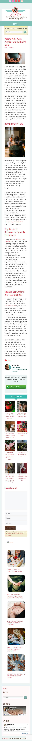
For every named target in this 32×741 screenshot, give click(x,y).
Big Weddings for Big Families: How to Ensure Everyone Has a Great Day (15, 596)
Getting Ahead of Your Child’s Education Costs (14, 570)
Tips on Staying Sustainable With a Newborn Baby (22, 414)
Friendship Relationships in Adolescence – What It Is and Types (9, 456)
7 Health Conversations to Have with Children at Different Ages (15, 649)
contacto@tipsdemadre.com (19, 369)
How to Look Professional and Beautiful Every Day (22, 477)
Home (6, 47)
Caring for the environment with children (22, 454)
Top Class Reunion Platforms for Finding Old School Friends (16, 675)
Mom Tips (16, 14)
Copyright (5, 738)
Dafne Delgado (16, 367)
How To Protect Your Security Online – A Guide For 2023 (9, 415)
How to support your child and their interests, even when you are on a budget (9, 478)
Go (25, 32)
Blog (11, 47)
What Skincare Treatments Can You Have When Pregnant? (15, 622)
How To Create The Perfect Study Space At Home (10, 435)
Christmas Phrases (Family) (22, 434)
